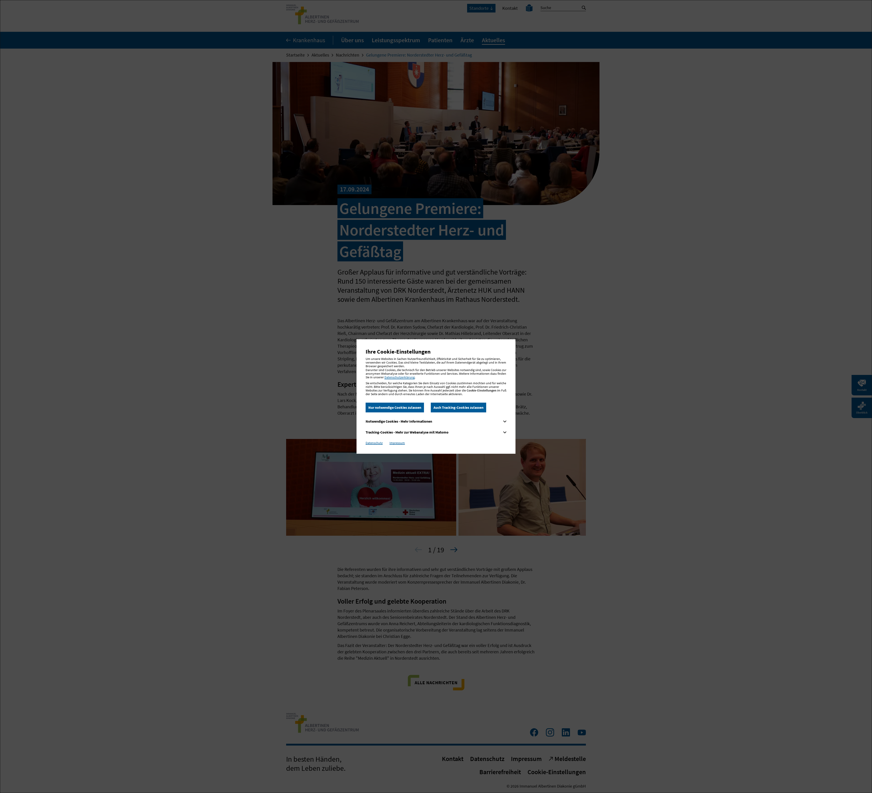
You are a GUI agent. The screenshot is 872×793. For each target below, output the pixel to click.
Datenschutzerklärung (399, 377)
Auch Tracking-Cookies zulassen (458, 407)
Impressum (397, 443)
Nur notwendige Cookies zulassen (394, 407)
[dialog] (436, 396)
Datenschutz (374, 443)
